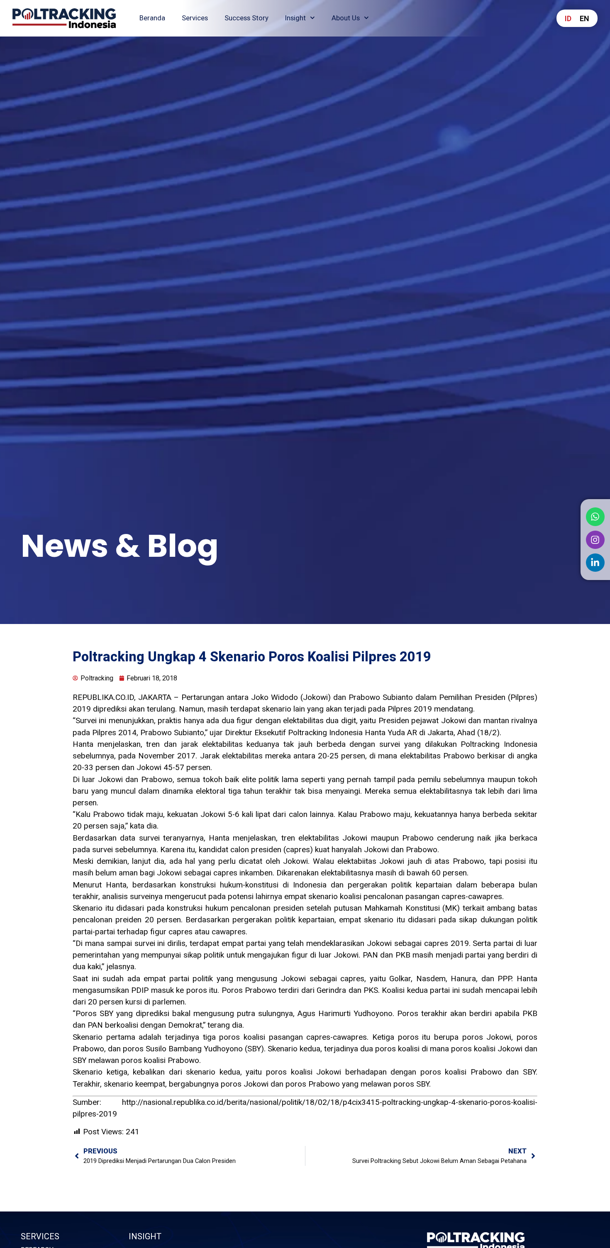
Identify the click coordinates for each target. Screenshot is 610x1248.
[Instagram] (595, 539)
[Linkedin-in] (595, 562)
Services (195, 18)
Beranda (152, 18)
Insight (295, 18)
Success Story (246, 18)
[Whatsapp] (595, 516)
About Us (346, 18)
